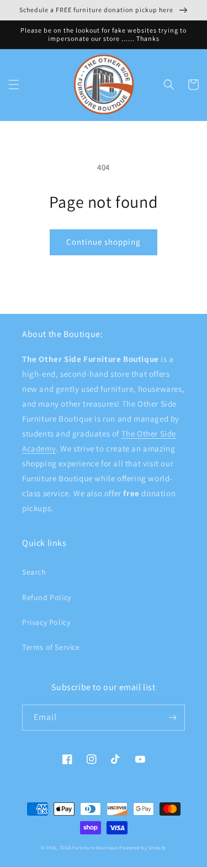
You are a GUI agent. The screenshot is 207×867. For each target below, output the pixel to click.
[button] (14, 84)
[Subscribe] (172, 718)
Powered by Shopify (142, 847)
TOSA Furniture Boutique (89, 847)
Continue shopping (103, 242)
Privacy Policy (46, 622)
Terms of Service (51, 647)
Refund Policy (46, 597)
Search (34, 572)
